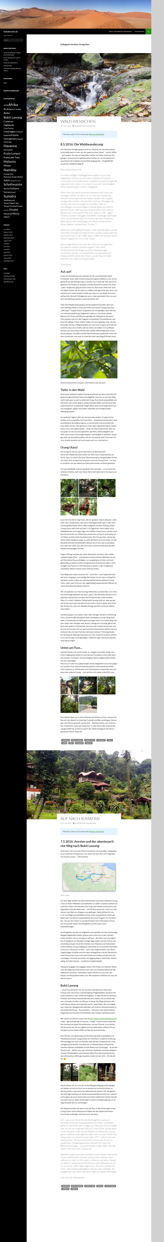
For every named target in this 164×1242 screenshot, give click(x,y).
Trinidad (13, 206)
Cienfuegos (9, 131)
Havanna (10, 146)
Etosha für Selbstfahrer (11, 63)
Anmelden (7, 273)
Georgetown (10, 138)
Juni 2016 (7, 246)
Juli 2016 (6, 244)
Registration (139, 31)
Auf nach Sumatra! (80, 818)
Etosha (14, 135)
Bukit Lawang (77, 740)
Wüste (15, 213)
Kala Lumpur (110, 1186)
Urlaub (20, 206)
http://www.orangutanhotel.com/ (102, 1018)
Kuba (6, 157)
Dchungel (101, 740)
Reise (5, 83)
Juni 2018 (7, 229)
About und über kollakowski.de (120, 31)
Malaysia (10, 161)
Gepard (20, 139)
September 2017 (9, 238)
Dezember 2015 (9, 261)
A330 (6, 105)
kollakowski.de (11, 31)
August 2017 (8, 241)
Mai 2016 (7, 249)
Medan (100, 1186)
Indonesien (8, 150)
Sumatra (66, 740)
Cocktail (19, 131)
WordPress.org (8, 282)
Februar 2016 (8, 255)
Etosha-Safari (8, 65)
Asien (64, 743)
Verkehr (66, 1189)
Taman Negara (9, 203)
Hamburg (7, 142)
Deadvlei (7, 135)
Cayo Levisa (8, 128)
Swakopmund (9, 200)
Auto (7, 113)
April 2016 (7, 252)
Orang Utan (90, 740)
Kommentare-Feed (9, 279)
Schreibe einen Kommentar (84, 126)
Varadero (6, 210)
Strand (12, 192)
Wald (110, 740)
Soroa (7, 192)
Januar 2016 (8, 258)
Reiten (20, 177)
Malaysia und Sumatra (96, 134)
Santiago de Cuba (15, 180)
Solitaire (14, 188)
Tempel (6, 206)
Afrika (13, 104)
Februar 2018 (8, 232)
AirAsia (74, 1189)
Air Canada (16, 109)
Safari (7, 180)
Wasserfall (8, 214)
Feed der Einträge (9, 276)
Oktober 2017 (8, 235)
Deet (71, 743)
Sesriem (7, 188)
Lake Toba (14, 157)
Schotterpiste (13, 184)
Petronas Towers (10, 177)
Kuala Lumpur (12, 153)
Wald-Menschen (78, 121)
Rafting (89, 743)
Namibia (10, 170)
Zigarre (7, 217)
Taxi (17, 203)
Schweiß (79, 743)
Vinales (13, 209)
